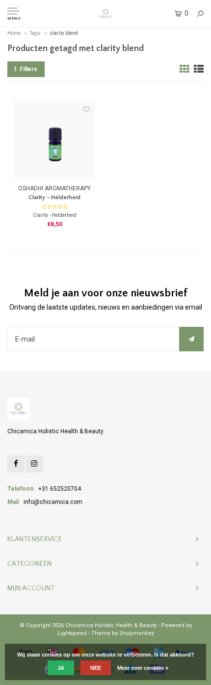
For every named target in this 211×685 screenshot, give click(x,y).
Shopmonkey (136, 633)
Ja (60, 668)
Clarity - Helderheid (54, 197)
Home (14, 33)
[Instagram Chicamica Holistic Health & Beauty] (34, 464)
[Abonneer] (191, 339)
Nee (95, 668)
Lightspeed (72, 633)
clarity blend (64, 33)
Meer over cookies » (142, 668)
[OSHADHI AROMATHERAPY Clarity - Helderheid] (54, 140)
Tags (35, 33)
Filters (28, 69)
